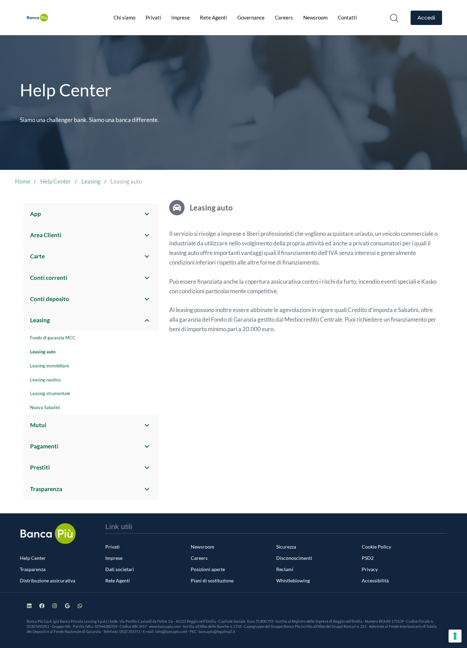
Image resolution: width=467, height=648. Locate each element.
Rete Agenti (213, 17)
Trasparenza (32, 569)
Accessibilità (375, 580)
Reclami (284, 569)
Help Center (33, 558)
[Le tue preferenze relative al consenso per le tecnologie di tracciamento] (455, 636)
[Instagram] (54, 605)
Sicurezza (286, 547)
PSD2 (368, 558)
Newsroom (315, 17)
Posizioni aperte (208, 569)
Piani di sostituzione (212, 580)
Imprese (180, 17)
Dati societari (119, 569)
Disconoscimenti (294, 558)
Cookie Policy (376, 547)
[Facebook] (41, 605)
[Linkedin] (29, 605)
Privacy (370, 569)
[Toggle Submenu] (147, 214)
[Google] (67, 605)
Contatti (347, 17)
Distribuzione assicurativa (47, 580)
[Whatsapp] (79, 605)
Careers (284, 17)
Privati (153, 17)
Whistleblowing (293, 580)
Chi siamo (124, 17)
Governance (251, 17)
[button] (394, 18)
